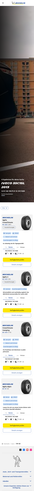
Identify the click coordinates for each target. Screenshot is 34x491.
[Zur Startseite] (19, 3)
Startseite (6, 444)
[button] (9, 247)
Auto (12, 444)
